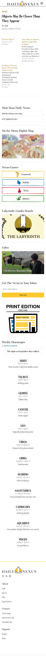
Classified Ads (7, 622)
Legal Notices (7, 601)
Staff (6, 25)
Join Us (4, 593)
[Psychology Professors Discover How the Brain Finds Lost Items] (12, 76)
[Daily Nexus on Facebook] (3, 576)
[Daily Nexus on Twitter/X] (6, 576)
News (4, 12)
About (5, 583)
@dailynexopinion (10, 346)
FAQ (3, 597)
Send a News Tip (8, 618)
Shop (4, 638)
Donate (4, 634)
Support (6, 629)
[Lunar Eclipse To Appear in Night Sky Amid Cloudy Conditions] (32, 50)
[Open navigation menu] (41, 3)
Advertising (6, 613)
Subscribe (23, 295)
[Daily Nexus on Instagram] (10, 576)
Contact (6, 608)
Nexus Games (10, 167)
